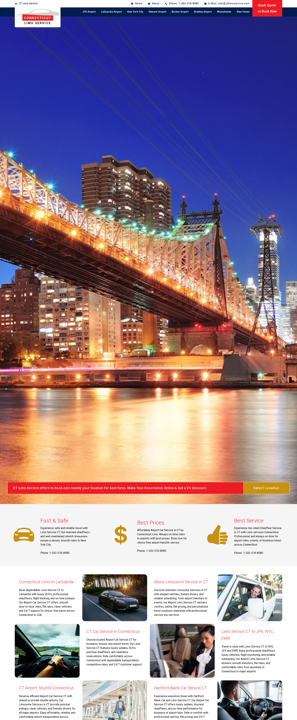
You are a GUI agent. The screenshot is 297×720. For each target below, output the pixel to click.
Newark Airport (157, 11)
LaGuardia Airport (111, 11)
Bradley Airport (203, 11)
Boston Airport (180, 11)
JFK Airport (89, 11)
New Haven (243, 11)
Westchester (224, 11)
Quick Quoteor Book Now (267, 8)
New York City (135, 11)
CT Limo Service (28, 3)
